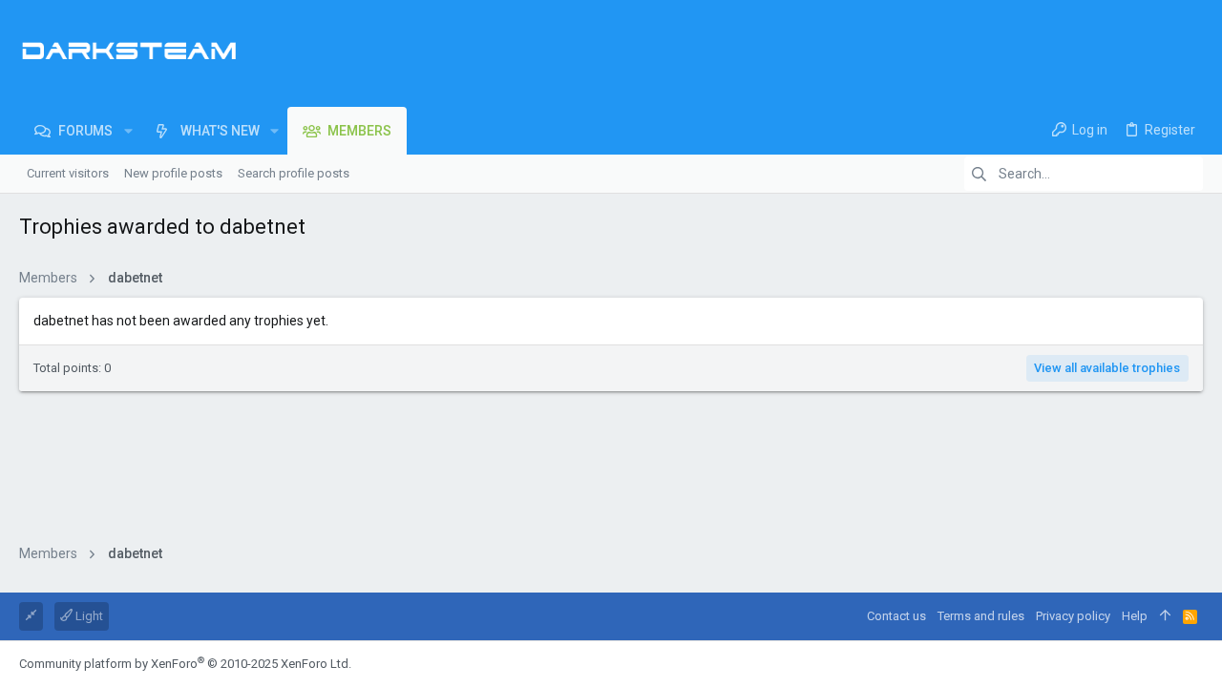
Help (1135, 616)
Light (88, 616)
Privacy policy (1073, 616)
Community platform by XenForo (185, 663)
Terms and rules (981, 616)
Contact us (896, 616)
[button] (127, 131)
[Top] (1165, 616)
